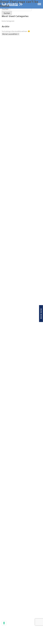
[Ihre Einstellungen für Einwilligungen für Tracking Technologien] (4, 623)
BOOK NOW (41, 313)
